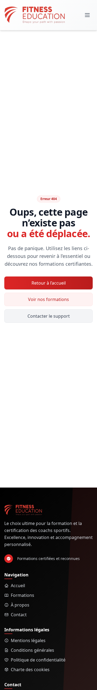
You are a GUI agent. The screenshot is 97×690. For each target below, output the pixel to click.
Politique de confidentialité (38, 660)
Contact (19, 615)
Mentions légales (28, 640)
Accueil (18, 586)
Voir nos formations (48, 299)
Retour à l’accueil (49, 283)
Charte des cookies (30, 670)
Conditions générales (32, 650)
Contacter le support (48, 316)
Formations (22, 595)
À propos (20, 605)
